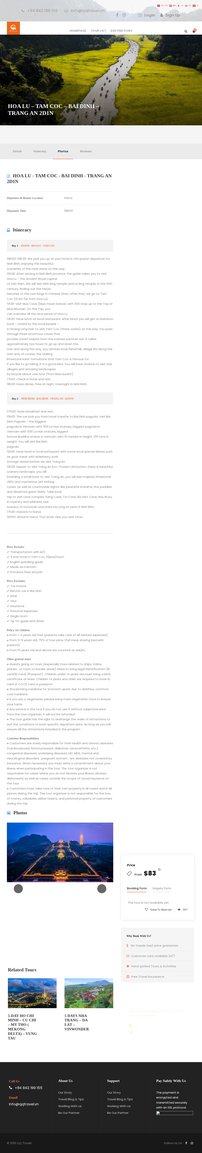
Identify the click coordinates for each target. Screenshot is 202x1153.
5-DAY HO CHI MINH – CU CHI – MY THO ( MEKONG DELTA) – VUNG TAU (22, 1027)
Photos (63, 151)
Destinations (121, 31)
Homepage (78, 31)
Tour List (98, 31)
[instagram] (124, 15)
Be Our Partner (68, 1113)
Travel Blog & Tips (71, 1099)
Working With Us (70, 1106)
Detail (17, 151)
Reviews (86, 151)
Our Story (65, 1092)
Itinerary (40, 151)
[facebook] (117, 15)
